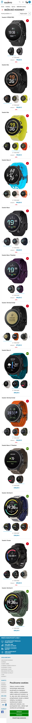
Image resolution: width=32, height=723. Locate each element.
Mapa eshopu (4, 692)
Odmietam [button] (19, 714)
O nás (2, 674)
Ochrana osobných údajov (8, 665)
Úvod (2, 6)
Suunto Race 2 (6, 350)
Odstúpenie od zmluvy (7, 672)
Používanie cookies (6, 667)
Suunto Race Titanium (9, 255)
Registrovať (4, 700)
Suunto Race (6, 207)
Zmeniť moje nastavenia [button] (19, 718)
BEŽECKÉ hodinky (21, 6)
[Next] (29, 99)
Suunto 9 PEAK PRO (8, 17)
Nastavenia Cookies (6, 669)
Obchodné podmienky (7, 660)
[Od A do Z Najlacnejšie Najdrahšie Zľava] (25, 13)
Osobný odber (5, 663)
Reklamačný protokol (7, 671)
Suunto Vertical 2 (7, 493)
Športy (13, 6)
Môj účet (3, 702)
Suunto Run (5, 65)
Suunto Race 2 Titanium (9, 445)
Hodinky (8, 6)
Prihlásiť (3, 698)
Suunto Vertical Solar (8, 302)
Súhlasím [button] (19, 711)
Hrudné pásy (4, 686)
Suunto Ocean (6, 540)
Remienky (3, 684)
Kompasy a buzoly (6, 688)
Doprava (3, 661)
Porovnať (16, 57)
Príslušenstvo (5, 690)
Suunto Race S (6, 160)
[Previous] (2, 99)
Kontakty (3, 676)
